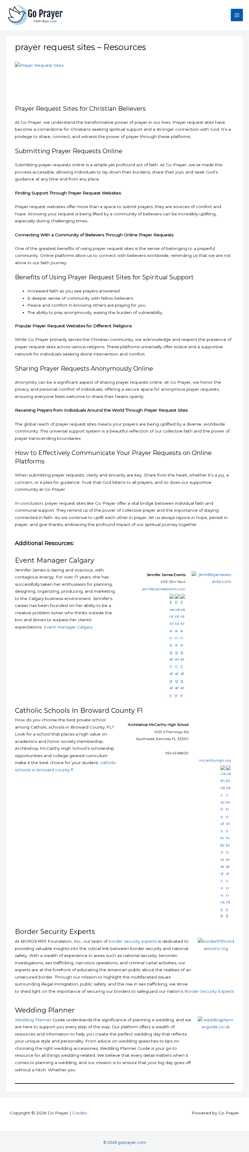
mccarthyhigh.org (215, 760)
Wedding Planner (45, 1010)
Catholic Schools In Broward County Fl (79, 710)
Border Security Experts (55, 932)
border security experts (133, 941)
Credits (79, 1112)
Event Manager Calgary (54, 560)
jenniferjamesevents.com (164, 589)
